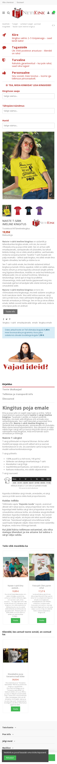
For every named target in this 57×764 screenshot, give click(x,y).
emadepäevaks (24, 322)
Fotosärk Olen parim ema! (41, 586)
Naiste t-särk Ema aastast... (15, 586)
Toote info (10, 311)
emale (35, 322)
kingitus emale (45, 322)
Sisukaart (20, 2)
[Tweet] (6, 319)
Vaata (15, 620)
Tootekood (7, 228)
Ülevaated (8, 399)
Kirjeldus (7, 384)
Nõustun (10, 757)
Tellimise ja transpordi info (17, 394)
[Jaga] (3, 319)
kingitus (6, 322)
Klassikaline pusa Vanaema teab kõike (15, 675)
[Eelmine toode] (53, 25)
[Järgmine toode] (54, 25)
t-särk (13, 322)
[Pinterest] (9, 319)
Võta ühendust (8, 2)
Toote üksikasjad (12, 389)
